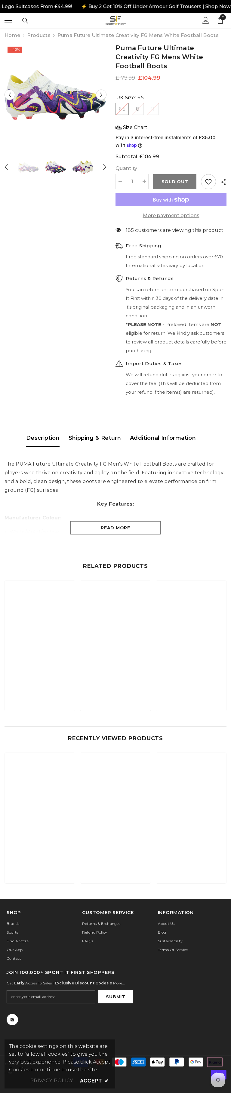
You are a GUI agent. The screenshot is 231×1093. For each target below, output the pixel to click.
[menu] (8, 20)
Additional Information (163, 438)
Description (43, 438)
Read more (115, 528)
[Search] (25, 20)
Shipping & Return (95, 438)
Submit (115, 996)
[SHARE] (221, 182)
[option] (55, 95)
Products (39, 35)
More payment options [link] (171, 215)
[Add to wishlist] (208, 181)
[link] (40, 688)
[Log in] (205, 20)
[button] (10, 94)
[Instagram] (12, 1019)
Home (12, 35)
